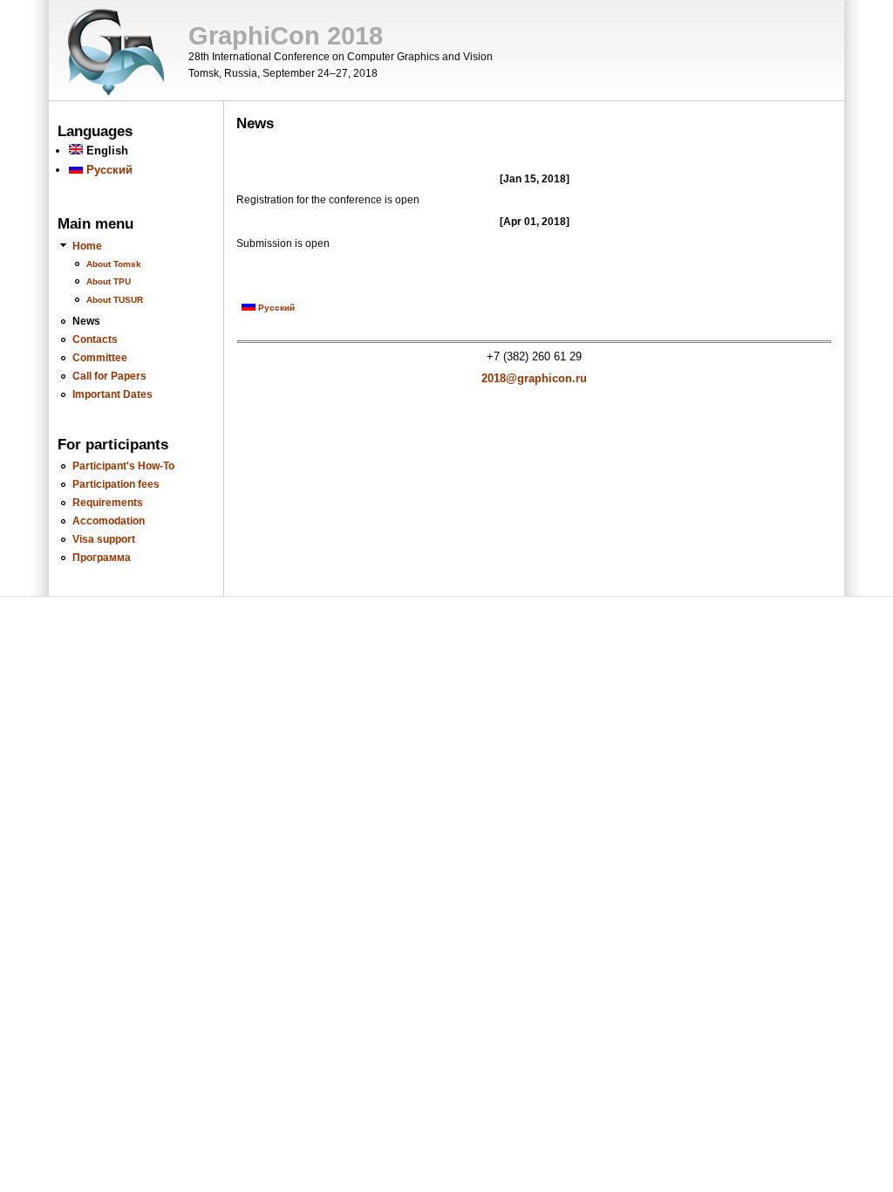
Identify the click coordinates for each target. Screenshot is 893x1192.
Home (87, 245)
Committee (99, 357)
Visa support (103, 539)
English (105, 150)
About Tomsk (113, 264)
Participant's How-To (123, 465)
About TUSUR (114, 300)
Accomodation (108, 520)
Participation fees (116, 484)
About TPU (108, 281)
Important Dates (112, 394)
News (86, 320)
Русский (108, 169)
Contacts (95, 339)
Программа (101, 557)
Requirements (107, 502)
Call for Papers (109, 375)
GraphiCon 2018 (285, 36)
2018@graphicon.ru (534, 378)
